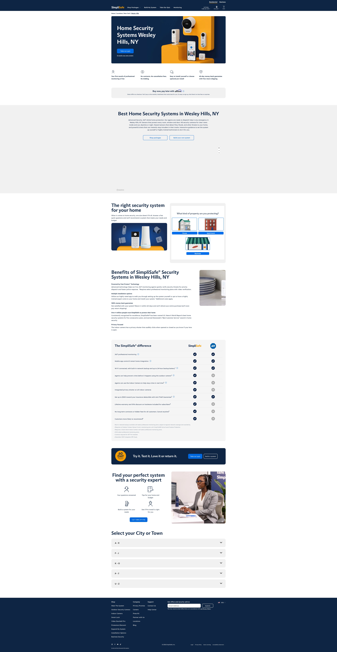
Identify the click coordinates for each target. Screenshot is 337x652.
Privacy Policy (198, 644)
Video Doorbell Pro (118, 621)
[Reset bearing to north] (219, 153)
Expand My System (118, 629)
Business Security (117, 637)
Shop (113, 602)
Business (222, 2)
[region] (168, 168)
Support (151, 602)
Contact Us (152, 606)
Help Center (152, 609)
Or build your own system (125, 55)
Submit (207, 606)
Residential (213, 2)
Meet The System (117, 606)
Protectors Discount (118, 625)
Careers (136, 609)
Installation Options (118, 633)
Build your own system (182, 138)
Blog (134, 625)
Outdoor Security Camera (120, 609)
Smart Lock (115, 617)
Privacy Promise (139, 606)
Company (136, 602)
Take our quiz (195, 456)
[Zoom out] (219, 150)
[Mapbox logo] (120, 190)
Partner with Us (138, 617)
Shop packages (155, 138)
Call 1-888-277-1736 (138, 520)
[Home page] (118, 7)
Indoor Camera (117, 613)
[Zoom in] (219, 148)
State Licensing (207, 644)
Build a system (210, 456)
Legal (192, 644)
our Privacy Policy (205, 609)
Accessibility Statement (218, 644)
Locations (136, 621)
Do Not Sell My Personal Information (120, 648)
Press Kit (136, 613)
